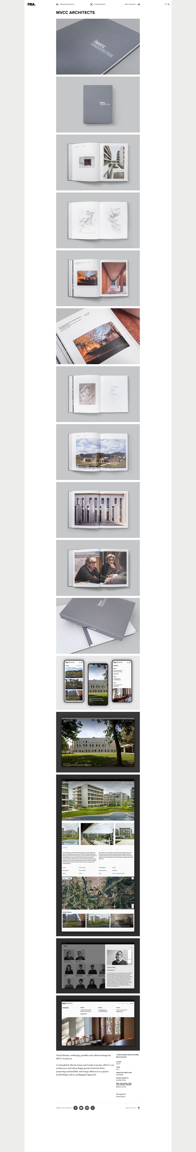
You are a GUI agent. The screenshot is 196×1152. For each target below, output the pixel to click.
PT (165, 4)
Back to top (131, 1108)
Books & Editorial (122, 1055)
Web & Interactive (121, 1057)
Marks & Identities (133, 1055)
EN (168, 4)
